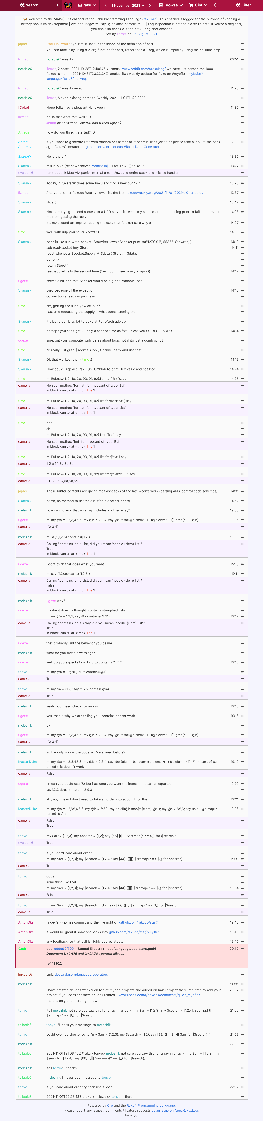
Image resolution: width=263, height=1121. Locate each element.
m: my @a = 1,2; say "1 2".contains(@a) (76, 672)
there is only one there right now (71, 1001)
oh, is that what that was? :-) (68, 117)
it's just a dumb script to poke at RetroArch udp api (86, 321)
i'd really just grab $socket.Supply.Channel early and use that (94, 350)
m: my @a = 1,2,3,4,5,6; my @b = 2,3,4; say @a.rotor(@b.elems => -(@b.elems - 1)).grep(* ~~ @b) (122, 520)
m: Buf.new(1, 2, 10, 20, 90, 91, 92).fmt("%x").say (83, 435)
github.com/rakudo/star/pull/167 (134, 932)
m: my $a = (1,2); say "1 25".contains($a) (77, 689)
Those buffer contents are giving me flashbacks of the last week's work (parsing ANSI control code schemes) (131, 491)
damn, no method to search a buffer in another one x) (88, 501)
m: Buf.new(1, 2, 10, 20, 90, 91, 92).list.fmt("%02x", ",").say (90, 474)
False (50, 773)
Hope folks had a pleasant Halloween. (75, 107)
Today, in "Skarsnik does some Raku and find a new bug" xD (93, 183)
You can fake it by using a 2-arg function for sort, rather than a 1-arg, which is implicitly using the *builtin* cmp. (133, 50)
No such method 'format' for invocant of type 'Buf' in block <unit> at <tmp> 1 (85, 387)
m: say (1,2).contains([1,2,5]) (68, 574)
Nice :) (51, 202)
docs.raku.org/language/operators (81, 974)
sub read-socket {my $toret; (68, 247)
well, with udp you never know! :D (72, 232)
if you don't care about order (69, 853)
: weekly (59, 59)
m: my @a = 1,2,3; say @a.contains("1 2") (78, 616)
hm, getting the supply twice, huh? (73, 306)
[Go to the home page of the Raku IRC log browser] (68, 5)
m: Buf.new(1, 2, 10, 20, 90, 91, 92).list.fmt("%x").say (86, 457)
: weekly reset (64, 88)
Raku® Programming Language (151, 1105)
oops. (50, 876)
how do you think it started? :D (70, 132)
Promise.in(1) (101, 166)
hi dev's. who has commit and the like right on (102, 922)
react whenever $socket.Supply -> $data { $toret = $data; (91, 253)
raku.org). (150, 19)
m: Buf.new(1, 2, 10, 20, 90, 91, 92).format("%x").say (86, 378)
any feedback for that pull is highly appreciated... (84, 941)
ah (48, 429)
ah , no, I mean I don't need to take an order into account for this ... (98, 799)
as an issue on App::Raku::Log (175, 1110)
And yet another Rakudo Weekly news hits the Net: (124, 193)
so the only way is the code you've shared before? (85, 752)
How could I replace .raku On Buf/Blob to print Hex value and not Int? (100, 369)
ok (48, 725)
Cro (110, 1105)
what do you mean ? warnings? (70, 653)
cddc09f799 (64, 949)
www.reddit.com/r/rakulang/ (144, 69)
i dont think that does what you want (75, 564)
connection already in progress (70, 296)
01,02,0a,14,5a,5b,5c (62, 481)
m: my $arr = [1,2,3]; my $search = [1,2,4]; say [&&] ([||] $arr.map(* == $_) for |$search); (114, 888)
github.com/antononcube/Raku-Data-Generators (123, 147)
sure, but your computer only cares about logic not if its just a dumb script (104, 340)
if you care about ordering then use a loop (79, 1087)
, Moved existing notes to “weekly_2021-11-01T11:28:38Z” (95, 98)
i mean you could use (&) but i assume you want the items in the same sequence (108, 784)
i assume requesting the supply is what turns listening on (90, 312)
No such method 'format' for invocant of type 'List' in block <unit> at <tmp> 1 (86, 410)
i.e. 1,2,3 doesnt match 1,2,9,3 (69, 790)
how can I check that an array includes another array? (88, 510)
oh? (49, 423)
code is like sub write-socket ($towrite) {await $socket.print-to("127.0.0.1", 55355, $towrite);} (119, 242)
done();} (52, 259)
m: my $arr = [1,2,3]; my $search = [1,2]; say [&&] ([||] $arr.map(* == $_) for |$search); (113, 905)
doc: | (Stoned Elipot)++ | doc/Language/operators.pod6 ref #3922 (101, 956)
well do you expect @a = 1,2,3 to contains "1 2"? (84, 662)
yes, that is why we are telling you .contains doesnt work (90, 716)
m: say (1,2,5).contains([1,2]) (68, 537)
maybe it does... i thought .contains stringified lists (85, 610)
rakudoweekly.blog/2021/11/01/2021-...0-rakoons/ (164, 193)
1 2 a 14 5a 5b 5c (59, 463)
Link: (77, 974)
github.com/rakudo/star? (138, 922)
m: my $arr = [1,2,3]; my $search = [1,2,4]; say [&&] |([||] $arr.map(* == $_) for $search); (114, 859)
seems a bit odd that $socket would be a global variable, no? (94, 281)
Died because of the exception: (70, 290)
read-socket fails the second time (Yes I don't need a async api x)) (98, 271)
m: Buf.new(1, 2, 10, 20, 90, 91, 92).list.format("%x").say (89, 401)
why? (55, 601)
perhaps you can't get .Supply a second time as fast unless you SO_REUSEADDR (109, 331)
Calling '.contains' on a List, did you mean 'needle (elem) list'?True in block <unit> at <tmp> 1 (94, 549)
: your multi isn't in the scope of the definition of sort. (100, 44)
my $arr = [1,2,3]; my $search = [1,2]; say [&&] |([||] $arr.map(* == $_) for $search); (111, 836)
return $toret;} (57, 265)
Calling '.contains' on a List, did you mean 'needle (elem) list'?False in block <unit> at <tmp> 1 (94, 585)
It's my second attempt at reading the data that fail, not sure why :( (98, 223)
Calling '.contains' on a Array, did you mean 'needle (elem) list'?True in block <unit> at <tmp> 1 (95, 628)
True (49, 679)
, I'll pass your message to (78, 1025)
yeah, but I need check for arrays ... (73, 706)
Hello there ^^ (57, 156)
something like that (61, 882)
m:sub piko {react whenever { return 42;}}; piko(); (95, 166)
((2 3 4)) (53, 527)
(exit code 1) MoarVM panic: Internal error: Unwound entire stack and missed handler (112, 173)
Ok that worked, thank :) (69, 359)
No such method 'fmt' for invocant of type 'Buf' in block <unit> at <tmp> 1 (83, 443)
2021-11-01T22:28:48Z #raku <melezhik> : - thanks (90, 1096)
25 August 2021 (144, 34)
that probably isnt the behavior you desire (79, 643)
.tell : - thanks (61, 1068)
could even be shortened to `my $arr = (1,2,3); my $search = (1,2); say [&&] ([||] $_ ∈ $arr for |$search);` (128, 1034)
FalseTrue (50, 822)
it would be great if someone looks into (102, 932)
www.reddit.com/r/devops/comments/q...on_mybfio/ (159, 995)
